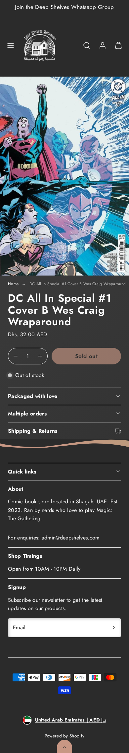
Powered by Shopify (65, 735)
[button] (11, 45)
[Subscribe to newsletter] (114, 627)
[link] (102, 45)
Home (13, 284)
